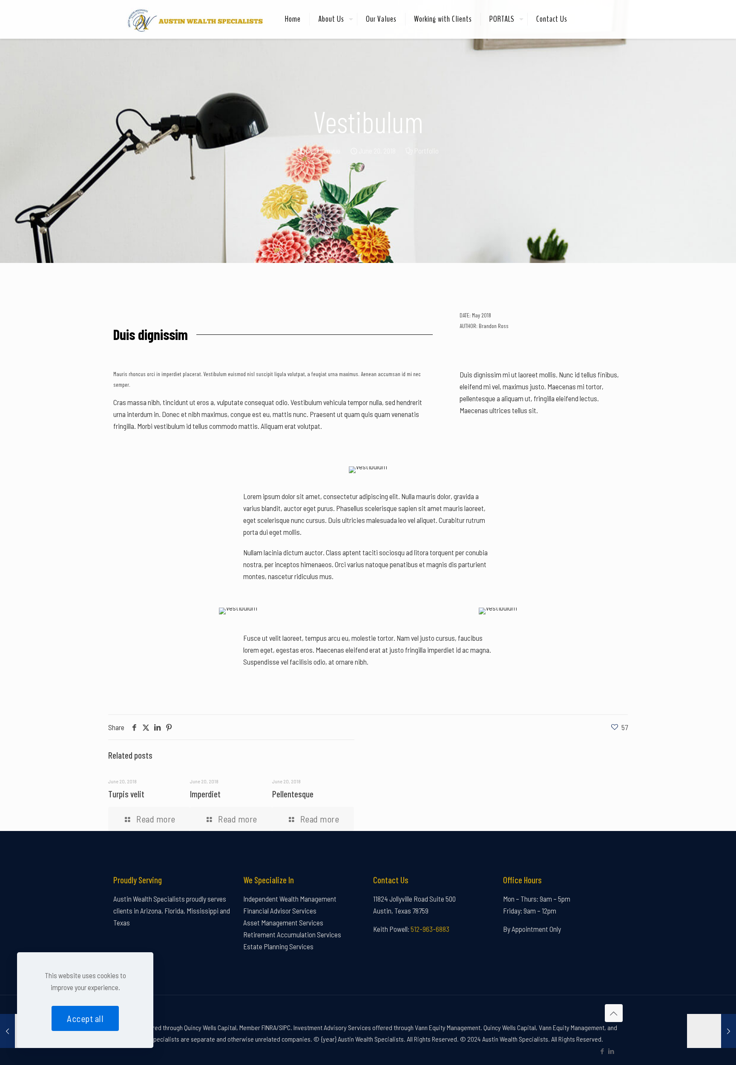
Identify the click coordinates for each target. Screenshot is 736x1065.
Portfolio (426, 150)
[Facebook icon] (602, 1051)
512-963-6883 (430, 929)
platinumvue (323, 150)
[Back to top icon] (614, 1013)
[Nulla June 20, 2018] (711, 1031)
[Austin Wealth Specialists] (193, 19)
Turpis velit (126, 793)
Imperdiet (205, 793)
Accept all (85, 1018)
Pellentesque (292, 793)
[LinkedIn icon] (611, 1051)
